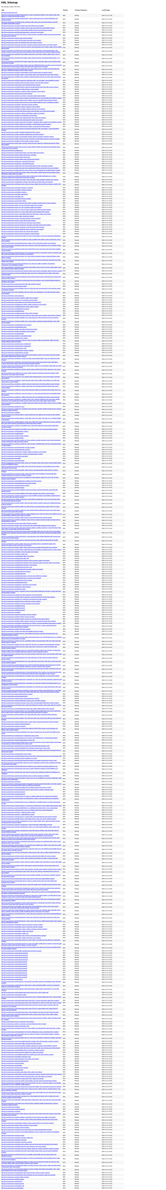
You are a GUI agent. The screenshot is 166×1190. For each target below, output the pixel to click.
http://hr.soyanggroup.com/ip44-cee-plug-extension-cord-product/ (20, 603)
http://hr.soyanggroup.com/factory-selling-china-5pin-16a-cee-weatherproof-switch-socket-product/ (30, 397)
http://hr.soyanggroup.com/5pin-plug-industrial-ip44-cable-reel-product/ (22, 120)
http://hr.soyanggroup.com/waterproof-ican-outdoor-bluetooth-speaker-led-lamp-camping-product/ (30, 1148)
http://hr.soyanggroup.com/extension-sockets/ (14, 352)
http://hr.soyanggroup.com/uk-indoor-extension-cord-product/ (19, 1125)
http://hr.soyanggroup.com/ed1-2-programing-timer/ (16, 335)
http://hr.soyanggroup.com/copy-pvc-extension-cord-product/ (19, 300)
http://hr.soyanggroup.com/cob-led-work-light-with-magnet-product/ (21, 284)
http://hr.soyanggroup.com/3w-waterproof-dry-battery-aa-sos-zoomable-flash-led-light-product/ (29, 100)
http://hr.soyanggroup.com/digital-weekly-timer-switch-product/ (19, 313)
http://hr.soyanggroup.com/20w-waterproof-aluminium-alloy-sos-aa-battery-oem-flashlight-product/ (30, 80)
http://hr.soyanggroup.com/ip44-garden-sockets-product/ (18, 616)
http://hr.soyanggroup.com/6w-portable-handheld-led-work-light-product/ (22, 134)
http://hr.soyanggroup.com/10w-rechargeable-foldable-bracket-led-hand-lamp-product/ (26, 30)
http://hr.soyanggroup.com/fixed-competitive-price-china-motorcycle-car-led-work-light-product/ (29, 429)
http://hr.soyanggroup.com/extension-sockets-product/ (17, 350)
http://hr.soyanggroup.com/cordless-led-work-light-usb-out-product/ (21, 302)
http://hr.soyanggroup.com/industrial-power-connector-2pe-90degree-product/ (24, 576)
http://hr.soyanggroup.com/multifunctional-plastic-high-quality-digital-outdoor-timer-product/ (27, 708)
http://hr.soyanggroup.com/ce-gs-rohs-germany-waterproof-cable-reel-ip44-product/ (26, 209)
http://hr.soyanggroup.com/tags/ (10, 1107)
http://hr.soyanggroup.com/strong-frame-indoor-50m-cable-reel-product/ (22, 1078)
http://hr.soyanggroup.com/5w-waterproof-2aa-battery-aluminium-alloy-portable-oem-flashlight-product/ (31, 122)
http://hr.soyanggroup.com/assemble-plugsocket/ (15, 157)
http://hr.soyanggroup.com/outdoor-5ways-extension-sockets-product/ (22, 926)
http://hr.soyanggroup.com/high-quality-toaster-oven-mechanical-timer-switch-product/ (26, 517)
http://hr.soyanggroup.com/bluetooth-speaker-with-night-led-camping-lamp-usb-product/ (27, 182)
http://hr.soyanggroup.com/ (9, 12)
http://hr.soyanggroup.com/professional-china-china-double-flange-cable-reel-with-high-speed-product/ (31, 1002)
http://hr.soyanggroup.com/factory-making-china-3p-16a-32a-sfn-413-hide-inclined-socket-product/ (30, 384)
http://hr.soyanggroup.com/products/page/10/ (14, 953)
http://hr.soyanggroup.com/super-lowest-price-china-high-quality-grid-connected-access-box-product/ (31, 1086)
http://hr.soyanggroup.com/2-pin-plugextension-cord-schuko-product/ (21, 42)
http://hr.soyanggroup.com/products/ (12, 979)
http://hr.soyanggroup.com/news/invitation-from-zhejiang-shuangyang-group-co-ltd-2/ (26, 787)
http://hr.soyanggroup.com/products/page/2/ (14, 961)
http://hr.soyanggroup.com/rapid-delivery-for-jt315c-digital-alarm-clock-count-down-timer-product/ (30, 1032)
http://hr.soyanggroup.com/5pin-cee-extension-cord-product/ (19, 115)
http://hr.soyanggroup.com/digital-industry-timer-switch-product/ (20, 306)
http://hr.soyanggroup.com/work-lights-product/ (15, 1177)
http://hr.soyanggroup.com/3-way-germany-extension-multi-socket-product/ (23, 95)
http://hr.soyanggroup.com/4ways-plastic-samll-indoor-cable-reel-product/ (23, 113)
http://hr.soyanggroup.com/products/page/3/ (14, 964)
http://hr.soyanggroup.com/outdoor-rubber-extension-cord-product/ (21, 937)
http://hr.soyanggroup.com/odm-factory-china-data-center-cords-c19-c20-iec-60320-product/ (28, 818)
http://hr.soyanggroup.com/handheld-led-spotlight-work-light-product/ (21, 481)
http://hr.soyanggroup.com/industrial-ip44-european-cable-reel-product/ (22, 569)
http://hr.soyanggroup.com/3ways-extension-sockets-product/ (19, 104)
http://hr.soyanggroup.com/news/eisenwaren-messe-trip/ (18, 740)
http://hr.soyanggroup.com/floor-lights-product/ (15, 435)
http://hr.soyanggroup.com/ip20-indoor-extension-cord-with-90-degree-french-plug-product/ (28, 597)
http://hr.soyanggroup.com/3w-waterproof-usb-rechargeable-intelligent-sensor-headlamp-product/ (30, 102)
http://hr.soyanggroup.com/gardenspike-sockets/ (15, 449)
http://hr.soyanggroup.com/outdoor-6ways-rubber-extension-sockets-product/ (24, 929)
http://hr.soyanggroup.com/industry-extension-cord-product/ (19, 584)
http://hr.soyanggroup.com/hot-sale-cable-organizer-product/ (19, 523)
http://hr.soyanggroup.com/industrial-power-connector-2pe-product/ (21, 578)
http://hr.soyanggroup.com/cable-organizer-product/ (16, 190)
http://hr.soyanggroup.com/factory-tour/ (12, 406)
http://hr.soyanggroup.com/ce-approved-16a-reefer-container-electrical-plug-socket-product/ (28, 203)
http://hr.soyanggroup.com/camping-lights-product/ (16, 198)
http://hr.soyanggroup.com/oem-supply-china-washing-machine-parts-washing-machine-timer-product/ (31, 869)
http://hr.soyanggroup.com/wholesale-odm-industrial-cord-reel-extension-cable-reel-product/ (28, 1175)
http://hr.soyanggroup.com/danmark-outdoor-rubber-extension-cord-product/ (23, 304)
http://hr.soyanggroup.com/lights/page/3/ (13, 608)
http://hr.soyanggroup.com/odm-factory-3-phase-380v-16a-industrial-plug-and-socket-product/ (29, 816)
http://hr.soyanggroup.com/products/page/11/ (14, 955)
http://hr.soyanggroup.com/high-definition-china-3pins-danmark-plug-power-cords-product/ (27, 493)
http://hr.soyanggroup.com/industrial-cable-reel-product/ (17, 556)
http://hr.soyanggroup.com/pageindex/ (12, 1188)
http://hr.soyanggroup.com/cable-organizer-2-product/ (17, 187)
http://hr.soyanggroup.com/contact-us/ (12, 295)
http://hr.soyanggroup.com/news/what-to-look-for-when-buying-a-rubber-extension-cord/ (27, 789)
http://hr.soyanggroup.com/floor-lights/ (12, 438)
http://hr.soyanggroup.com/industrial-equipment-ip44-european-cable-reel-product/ (25, 560)
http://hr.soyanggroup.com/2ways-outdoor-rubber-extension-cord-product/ (23, 91)
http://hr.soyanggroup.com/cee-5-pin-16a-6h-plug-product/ (18, 220)
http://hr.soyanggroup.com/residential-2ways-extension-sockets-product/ (22, 1050)
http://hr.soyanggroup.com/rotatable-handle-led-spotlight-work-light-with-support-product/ (27, 1054)
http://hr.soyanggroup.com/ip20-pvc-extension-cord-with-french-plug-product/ (24, 599)
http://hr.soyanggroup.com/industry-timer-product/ (16, 586)
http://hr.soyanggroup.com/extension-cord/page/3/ (16, 346)
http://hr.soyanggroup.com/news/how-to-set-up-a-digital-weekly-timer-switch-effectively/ (27, 810)
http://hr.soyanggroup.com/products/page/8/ (14, 975)
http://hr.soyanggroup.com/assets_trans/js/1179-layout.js (18, 161)
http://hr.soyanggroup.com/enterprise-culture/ (14, 338)
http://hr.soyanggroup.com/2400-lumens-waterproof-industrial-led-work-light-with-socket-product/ (29, 87)
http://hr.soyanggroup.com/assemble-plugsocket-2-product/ (18, 155)
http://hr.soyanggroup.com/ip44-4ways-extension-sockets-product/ (21, 601)
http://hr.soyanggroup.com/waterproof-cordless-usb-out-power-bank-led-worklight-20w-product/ (29, 1144)
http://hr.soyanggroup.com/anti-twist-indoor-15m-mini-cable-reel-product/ (22, 152)
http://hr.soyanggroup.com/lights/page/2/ (13, 605)
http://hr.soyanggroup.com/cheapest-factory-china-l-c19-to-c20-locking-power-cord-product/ (28, 243)
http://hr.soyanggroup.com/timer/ (10, 1111)
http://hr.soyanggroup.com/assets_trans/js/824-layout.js (17, 163)
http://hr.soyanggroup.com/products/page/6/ (14, 970)
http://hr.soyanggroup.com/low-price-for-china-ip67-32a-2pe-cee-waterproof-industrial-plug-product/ (30, 644)
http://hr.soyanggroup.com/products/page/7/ (14, 972)
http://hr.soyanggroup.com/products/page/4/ (14, 966)
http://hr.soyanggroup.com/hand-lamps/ (12, 460)
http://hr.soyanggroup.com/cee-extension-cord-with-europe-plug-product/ (22, 227)
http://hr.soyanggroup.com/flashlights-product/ (14, 431)
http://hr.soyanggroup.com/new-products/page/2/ (15, 724)
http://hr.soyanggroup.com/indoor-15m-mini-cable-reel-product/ (19, 551)
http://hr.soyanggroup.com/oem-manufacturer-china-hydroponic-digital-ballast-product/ (26, 824)
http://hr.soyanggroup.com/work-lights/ (12, 1179)
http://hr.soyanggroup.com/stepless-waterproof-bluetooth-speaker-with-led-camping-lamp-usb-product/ (31, 1074)
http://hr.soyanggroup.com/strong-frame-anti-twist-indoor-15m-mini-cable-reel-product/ (26, 1076)
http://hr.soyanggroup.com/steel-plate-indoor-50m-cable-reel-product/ (21, 1072)
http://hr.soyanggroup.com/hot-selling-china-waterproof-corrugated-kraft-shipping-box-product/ (29, 547)
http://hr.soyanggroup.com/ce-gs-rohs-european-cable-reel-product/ (21, 207)
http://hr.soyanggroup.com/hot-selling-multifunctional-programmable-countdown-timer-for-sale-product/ (31, 549)
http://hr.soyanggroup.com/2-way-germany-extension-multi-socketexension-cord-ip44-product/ (29, 44)
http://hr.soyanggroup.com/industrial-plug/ (13, 573)
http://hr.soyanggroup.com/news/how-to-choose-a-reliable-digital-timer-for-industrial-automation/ (29, 796)
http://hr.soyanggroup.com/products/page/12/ (14, 957)
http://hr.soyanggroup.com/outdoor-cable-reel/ (14, 933)
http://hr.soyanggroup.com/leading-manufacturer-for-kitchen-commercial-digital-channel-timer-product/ (31, 623)
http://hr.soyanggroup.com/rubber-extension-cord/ (16, 1056)
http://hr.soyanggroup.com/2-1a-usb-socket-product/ (16, 38)
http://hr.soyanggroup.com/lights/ (11, 612)
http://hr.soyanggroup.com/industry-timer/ (13, 589)
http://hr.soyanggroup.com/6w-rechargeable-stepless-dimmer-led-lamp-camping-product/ (27, 136)
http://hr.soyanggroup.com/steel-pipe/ (12, 1069)
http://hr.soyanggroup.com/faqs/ (10, 412)
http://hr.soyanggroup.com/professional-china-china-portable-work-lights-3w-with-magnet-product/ (30, 1012)
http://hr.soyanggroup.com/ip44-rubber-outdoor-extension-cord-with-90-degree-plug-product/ (28, 621)
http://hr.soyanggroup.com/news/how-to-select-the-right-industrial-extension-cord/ (25, 746)
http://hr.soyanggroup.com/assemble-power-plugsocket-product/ (20, 159)
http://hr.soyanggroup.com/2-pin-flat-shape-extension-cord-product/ (21, 40)
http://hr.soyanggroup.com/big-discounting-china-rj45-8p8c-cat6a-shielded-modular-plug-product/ (29, 179)
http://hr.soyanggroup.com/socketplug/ (12, 1063)
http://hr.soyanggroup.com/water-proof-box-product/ (16, 1142)
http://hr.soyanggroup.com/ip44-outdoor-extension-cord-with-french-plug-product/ (25, 619)
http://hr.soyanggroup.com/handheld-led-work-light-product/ (18, 483)
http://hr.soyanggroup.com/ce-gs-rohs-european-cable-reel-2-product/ (22, 205)
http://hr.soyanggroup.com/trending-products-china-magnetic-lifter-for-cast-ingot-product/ (27, 1123)
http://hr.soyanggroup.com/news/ (11, 781)
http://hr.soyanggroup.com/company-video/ (14, 286)
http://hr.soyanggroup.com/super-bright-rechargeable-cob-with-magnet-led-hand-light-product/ (29, 1080)
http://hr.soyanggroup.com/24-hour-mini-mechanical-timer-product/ (20, 84)
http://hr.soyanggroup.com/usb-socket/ (12, 1135)
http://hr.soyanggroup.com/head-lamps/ (12, 487)
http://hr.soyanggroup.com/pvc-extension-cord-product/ (17, 1021)
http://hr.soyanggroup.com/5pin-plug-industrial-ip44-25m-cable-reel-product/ (23, 117)
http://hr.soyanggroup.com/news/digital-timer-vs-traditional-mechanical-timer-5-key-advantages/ (29, 808)
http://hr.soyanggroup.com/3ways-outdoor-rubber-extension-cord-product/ (23, 109)
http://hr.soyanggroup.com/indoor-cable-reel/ (14, 554)
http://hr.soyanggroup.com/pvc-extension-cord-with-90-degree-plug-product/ (23, 1023)
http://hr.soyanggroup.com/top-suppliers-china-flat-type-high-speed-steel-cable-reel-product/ (28, 1117)
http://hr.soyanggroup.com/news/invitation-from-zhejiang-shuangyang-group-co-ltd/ (25, 748)
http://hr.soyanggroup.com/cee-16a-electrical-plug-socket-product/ (20, 218)
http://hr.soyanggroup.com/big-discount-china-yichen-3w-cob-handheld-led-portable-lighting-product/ (30, 170)
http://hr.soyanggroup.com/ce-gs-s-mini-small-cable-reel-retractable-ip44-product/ (25, 211)
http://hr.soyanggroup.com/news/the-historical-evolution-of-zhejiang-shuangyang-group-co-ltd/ (29, 760)
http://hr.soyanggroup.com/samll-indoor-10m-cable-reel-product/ (20, 1059)
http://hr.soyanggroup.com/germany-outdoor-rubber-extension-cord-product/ (23, 451)
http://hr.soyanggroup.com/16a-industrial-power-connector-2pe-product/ (22, 32)
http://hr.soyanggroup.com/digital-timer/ (12, 311)
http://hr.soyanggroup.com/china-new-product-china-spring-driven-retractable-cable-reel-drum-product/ (31, 271)
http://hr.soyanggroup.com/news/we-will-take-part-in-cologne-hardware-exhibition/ (25, 775)
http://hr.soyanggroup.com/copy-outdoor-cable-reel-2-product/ (19, 298)
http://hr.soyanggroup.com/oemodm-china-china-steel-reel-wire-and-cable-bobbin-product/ (27, 878)
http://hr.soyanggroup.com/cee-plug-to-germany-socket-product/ (20, 233)
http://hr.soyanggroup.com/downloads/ (12, 333)
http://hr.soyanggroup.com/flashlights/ (12, 433)
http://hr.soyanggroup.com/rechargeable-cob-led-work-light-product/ (21, 1043)
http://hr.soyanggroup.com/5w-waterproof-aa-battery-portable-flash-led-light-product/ (26, 124)
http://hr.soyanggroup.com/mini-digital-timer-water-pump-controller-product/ (23, 700)
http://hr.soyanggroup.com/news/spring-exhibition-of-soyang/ (19, 758)
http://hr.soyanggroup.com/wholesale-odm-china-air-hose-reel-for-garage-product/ (25, 1172)
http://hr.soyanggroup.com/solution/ (11, 1065)
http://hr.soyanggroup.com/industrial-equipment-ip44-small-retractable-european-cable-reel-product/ (30, 562)
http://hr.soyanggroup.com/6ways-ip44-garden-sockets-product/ (20, 141)
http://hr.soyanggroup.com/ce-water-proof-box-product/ (17, 216)
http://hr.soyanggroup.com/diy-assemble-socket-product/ (18, 331)
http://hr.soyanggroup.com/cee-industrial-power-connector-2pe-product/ (22, 229)
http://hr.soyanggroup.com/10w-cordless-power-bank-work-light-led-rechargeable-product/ (28, 28)
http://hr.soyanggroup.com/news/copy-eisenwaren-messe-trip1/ (20, 735)
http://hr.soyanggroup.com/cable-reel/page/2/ (14, 194)
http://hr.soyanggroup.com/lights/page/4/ (13, 610)
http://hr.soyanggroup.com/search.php (12, 1183)
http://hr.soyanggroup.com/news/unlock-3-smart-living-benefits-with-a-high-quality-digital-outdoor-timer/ (31, 805)
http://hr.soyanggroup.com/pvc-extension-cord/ (15, 1026)
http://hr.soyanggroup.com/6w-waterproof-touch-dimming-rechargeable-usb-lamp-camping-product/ (30, 138)
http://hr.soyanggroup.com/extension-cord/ (13, 348)
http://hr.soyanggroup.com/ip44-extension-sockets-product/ (18, 614)
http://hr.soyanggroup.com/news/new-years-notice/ (16, 754)
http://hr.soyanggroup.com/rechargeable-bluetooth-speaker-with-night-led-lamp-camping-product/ (29, 1041)
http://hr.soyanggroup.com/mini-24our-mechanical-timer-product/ (20, 698)
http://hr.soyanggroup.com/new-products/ (13, 726)
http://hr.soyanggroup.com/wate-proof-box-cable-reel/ (17, 1137)
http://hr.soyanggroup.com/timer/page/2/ (13, 1109)
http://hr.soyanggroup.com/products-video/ (13, 994)
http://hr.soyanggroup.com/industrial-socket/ (14, 582)
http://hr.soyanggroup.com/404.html (11, 1181)
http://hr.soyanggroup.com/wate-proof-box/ (13, 1140)
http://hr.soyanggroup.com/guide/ (11, 458)
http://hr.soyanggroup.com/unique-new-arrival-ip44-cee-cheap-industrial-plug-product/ (26, 1129)
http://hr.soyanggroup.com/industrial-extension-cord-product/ (19, 565)
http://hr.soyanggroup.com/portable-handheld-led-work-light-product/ (21, 951)
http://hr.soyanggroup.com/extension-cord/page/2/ (16, 343)
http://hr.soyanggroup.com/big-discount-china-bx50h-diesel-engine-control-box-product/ (27, 165)
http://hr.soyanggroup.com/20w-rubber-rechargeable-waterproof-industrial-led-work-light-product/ (29, 74)
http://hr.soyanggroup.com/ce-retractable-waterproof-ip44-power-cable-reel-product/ (26, 214)
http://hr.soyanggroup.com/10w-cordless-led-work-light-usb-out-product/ (22, 25)
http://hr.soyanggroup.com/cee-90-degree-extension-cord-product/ (21, 222)
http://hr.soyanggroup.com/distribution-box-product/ (16, 325)
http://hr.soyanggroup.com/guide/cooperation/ (14, 456)
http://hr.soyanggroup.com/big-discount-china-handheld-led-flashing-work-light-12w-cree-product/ (30, 168)
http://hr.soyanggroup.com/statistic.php (12, 1185)
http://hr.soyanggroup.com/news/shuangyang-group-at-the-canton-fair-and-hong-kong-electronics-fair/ (31, 756)
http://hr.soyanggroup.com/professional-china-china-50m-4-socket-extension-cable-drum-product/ (30, 1000)
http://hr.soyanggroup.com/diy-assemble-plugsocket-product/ (19, 329)
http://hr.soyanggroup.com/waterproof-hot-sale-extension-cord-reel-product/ (23, 1146)
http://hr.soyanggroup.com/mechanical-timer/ (14, 696)
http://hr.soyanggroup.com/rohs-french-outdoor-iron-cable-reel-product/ (22, 1052)
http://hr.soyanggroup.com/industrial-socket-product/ (16, 580)
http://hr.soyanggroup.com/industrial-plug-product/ (16, 571)
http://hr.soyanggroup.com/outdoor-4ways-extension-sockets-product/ (22, 924)
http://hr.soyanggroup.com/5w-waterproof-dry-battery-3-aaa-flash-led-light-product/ (25, 126)
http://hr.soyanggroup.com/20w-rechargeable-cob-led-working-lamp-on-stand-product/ (26, 72)
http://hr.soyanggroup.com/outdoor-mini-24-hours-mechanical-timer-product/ (23, 935)
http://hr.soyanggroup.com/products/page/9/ (14, 977)
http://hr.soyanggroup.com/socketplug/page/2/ (14, 1061)
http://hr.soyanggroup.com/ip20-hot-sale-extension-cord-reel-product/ (21, 594)
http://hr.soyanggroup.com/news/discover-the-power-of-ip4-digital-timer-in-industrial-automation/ (29, 737)
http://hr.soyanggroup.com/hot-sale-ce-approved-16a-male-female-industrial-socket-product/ (28, 525)
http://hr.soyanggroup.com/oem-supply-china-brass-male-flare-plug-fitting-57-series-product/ (28, 856)
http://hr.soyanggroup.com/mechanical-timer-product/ (17, 694)
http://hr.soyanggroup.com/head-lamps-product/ (15, 485)
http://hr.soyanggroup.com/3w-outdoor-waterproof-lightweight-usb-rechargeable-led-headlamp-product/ (31, 98)
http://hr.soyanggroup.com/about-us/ (12, 150)
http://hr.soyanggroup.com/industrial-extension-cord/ (16, 567)
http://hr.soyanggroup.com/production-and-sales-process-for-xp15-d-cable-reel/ (24, 992)
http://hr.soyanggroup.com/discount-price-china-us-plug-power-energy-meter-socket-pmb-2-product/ (31, 315)
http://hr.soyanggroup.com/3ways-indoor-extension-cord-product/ (20, 106)
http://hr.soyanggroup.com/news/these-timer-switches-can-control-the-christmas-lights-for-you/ (29, 766)
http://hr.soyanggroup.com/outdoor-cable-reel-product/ (17, 931)
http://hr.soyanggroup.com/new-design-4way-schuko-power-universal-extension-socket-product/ (29, 721)
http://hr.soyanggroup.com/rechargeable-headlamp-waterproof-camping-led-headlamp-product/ (29, 1045)
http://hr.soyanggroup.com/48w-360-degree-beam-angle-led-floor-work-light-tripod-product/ (28, 111)
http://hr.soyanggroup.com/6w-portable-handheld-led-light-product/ (20, 132)
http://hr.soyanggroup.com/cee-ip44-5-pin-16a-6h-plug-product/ (20, 231)
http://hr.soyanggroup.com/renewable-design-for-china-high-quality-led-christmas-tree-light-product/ (30, 1048)
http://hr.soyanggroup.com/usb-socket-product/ (15, 1127)
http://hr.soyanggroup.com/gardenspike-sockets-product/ (18, 447)
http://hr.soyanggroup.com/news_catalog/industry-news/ (17, 814)
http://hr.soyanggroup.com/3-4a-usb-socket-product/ (16, 93)
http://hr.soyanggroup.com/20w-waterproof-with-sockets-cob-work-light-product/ (25, 82)
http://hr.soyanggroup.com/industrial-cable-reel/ (15, 558)
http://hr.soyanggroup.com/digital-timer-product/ (15, 308)
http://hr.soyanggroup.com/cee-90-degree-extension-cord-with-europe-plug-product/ (26, 225)
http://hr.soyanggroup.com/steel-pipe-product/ (14, 1067)
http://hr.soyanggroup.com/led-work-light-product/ (15, 629)
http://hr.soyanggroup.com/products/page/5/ (14, 968)
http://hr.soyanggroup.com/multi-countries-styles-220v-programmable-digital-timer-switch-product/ (30, 702)
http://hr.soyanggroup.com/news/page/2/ (13, 791)
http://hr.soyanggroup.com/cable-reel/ (12, 196)
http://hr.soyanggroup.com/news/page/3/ (13, 794)
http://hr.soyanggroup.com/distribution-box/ (13, 327)
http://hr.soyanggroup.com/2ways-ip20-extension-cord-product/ (20, 89)
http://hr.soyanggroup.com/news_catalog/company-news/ (18, 812)
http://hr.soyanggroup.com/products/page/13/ (14, 959)
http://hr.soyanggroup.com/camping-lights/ (13, 200)
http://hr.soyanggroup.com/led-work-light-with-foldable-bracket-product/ (22, 631)
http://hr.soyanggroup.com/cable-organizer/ (14, 192)
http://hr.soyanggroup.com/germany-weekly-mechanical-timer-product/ (22, 454)
